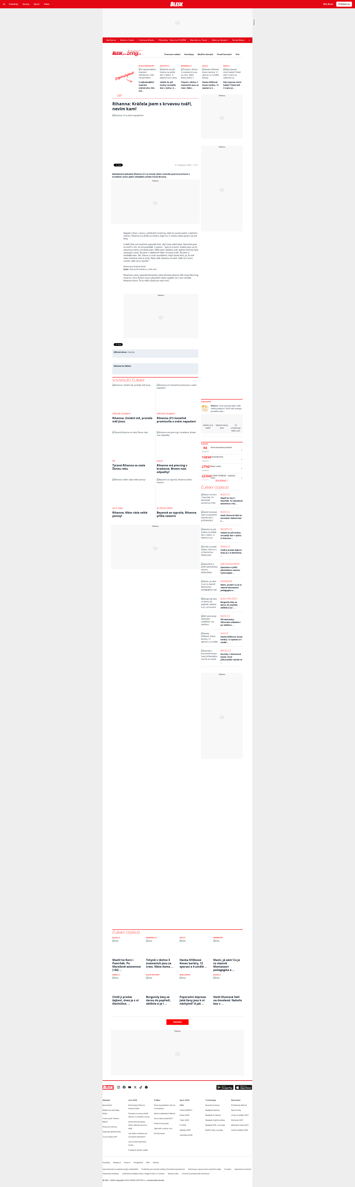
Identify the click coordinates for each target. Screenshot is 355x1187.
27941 (205, 466)
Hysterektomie (217, 457)
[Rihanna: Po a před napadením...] (155, 137)
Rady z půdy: (216, 466)
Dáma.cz (225, 546)
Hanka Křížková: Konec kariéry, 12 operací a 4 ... (210, 85)
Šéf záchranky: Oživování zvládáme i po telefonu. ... (230, 622)
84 (205, 447)
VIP (119, 95)
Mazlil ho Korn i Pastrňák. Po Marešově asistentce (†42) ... (231, 501)
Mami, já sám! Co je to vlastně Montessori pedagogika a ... (231, 587)
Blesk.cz (225, 494)
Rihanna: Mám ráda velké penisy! (129, 514)
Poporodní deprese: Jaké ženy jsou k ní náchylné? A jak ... (193, 1000)
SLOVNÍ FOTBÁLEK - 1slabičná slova (223, 477)
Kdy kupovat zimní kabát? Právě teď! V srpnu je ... (232, 85)
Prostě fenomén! (224, 54)
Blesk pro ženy (228, 598)
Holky (160, 461)
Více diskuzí (221, 480)
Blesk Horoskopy (146, 66)
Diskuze (204, 444)
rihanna (131, 352)
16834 (205, 457)
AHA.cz (205, 66)
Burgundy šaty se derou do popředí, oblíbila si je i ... (229, 605)
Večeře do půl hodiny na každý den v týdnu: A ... (168, 85)
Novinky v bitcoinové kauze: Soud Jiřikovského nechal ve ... (231, 658)
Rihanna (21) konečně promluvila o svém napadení (176, 419)
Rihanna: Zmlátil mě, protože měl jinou (132, 419)
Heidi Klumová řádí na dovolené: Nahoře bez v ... (231, 518)
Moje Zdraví (185, 975)
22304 (205, 476)
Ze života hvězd (165, 508)
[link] (118, 1087)
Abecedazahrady (230, 563)
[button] (225, 1087)
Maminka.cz (186, 66)
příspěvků (205, 451)
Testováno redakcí (172, 54)
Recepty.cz (164, 66)
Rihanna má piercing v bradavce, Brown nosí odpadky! (172, 468)
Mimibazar (226, 581)
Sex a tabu (117, 508)
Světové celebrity (121, 413)
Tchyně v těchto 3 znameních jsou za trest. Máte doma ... (159, 963)
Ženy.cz (226, 66)
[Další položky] (249, 40)
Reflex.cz (225, 650)
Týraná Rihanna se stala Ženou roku (128, 467)
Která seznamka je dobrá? (221, 447)
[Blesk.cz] (176, 4)
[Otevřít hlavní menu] (4, 4)
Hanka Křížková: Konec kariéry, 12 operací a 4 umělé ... (231, 639)
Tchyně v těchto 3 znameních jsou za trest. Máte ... (190, 85)
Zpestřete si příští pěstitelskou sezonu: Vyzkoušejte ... (230, 570)
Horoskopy (189, 54)
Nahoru (177, 1022)
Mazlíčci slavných (205, 54)
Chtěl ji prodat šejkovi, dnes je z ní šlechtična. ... (231, 553)
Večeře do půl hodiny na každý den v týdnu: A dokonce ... (231, 535)
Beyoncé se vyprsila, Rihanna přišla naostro (176, 514)
